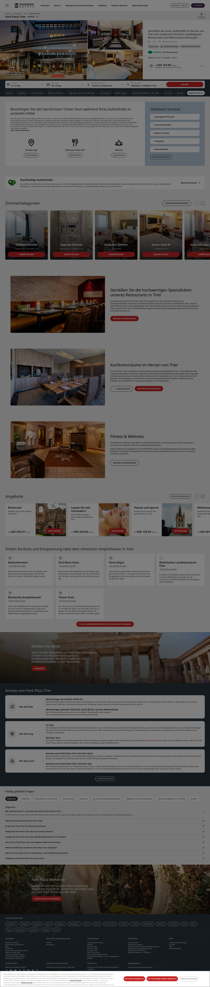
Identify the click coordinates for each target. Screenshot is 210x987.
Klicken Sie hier (76, 980)
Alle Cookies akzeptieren (134, 979)
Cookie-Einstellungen (189, 979)
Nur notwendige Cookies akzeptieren (162, 979)
